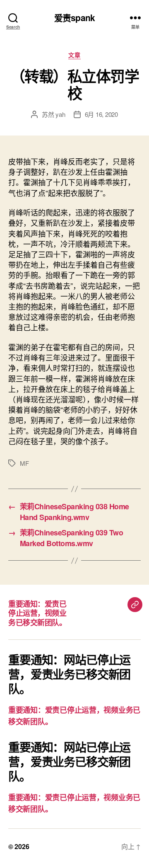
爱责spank (74, 17)
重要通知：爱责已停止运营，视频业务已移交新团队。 (37, 613)
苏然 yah (53, 114)
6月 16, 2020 (101, 114)
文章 (74, 55)
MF (24, 463)
